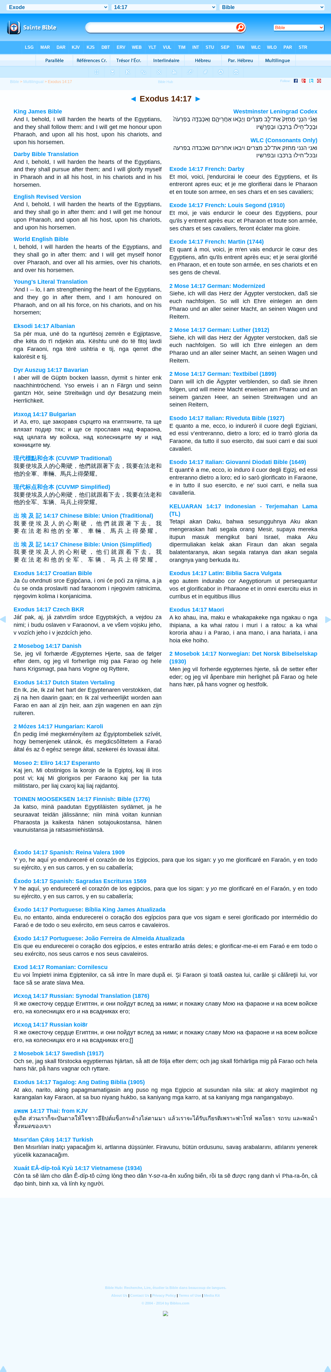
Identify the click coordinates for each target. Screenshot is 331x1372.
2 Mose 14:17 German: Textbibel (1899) (222, 374)
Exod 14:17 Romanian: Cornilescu (61, 967)
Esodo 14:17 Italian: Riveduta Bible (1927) (226, 418)
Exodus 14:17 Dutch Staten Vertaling (64, 682)
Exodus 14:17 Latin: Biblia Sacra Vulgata (225, 573)
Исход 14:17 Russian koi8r (51, 1024)
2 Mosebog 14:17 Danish (47, 646)
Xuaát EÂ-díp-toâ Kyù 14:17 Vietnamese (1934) (78, 1168)
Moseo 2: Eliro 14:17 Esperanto (57, 763)
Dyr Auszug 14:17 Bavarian (51, 370)
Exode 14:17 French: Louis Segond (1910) (227, 205)
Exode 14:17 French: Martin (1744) (216, 241)
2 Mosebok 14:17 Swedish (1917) (59, 1053)
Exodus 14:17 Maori (196, 610)
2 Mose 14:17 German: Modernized (217, 286)
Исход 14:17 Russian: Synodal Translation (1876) (81, 996)
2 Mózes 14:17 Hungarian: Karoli (58, 726)
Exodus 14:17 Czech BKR (49, 609)
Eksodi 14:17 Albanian (44, 326)
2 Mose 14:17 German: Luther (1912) (219, 330)
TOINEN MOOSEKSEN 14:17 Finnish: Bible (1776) (82, 799)
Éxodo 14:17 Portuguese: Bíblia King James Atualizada (90, 909)
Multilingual (33, 81)
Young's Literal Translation (51, 282)
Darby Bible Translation (46, 154)
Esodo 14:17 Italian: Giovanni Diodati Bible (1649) (237, 462)
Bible (14, 81)
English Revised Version (47, 197)
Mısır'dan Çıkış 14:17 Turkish (53, 1139)
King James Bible (38, 111)
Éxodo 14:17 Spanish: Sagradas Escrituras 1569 (80, 881)
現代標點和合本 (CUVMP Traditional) (63, 458)
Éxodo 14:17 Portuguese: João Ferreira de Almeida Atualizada (99, 938)
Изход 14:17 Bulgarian (45, 414)
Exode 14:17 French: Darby (206, 169)
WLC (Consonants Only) (284, 140)
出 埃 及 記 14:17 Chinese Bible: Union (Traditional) (83, 515)
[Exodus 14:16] (8, 634)
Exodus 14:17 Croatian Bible (53, 573)
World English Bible (41, 239)
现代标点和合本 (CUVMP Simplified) (62, 487)
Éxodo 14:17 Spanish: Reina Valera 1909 (69, 852)
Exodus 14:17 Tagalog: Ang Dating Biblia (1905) (79, 1082)
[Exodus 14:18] (323, 634)
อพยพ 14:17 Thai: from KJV (51, 1111)
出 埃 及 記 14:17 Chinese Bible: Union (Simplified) (83, 544)
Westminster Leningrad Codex (275, 111)
